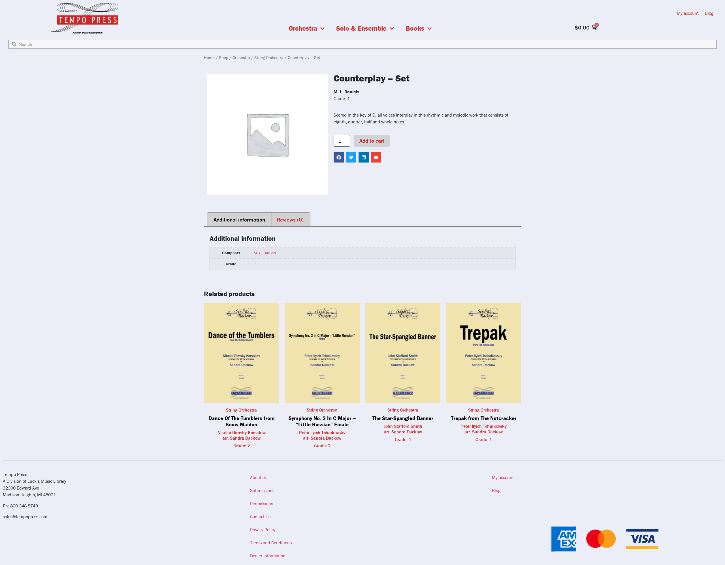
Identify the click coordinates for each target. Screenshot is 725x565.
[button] (339, 157)
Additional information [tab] (239, 219)
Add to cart (371, 140)
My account (688, 13)
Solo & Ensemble (361, 28)
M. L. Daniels (265, 252)
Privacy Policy (263, 529)
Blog (709, 13)
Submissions (262, 490)
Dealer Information (267, 555)
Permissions (261, 503)
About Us (258, 477)
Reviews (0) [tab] (290, 219)
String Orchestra (268, 57)
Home (209, 57)
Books (415, 28)
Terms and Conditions (271, 542)
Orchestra (303, 28)
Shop (223, 57)
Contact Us (260, 516)
